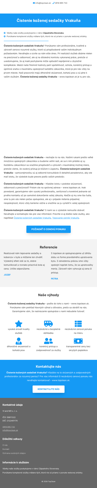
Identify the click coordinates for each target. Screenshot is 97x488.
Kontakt (6, 449)
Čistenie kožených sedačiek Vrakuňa (32, 218)
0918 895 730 (60, 3)
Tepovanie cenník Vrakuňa (65, 218)
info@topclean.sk (43, 3)
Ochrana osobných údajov (14, 453)
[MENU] (93, 10)
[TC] (13, 10)
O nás (5, 445)
